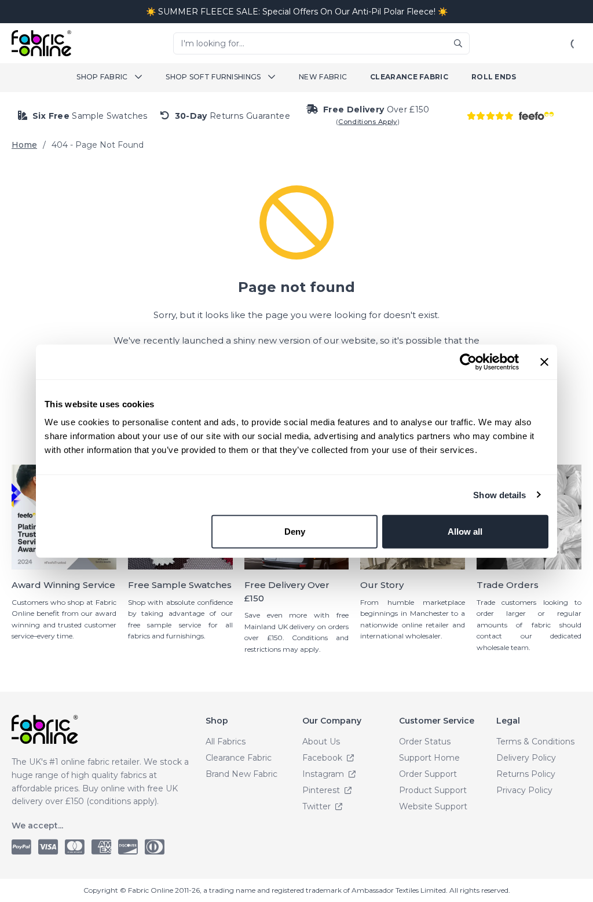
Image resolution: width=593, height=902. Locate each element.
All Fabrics (226, 741)
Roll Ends (494, 76)
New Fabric (323, 76)
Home (24, 145)
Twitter (317, 806)
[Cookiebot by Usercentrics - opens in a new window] (468, 361)
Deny (294, 531)
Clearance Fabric (409, 76)
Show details (499, 494)
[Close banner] (544, 361)
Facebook (323, 758)
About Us (321, 741)
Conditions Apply (367, 122)
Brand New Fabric (241, 774)
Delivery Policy (526, 758)
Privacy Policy (524, 790)
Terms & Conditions (535, 741)
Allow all (465, 531)
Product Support (433, 790)
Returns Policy (525, 774)
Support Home (429, 758)
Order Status (425, 741)
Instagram (324, 774)
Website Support (433, 806)
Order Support (428, 774)
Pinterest (322, 790)
